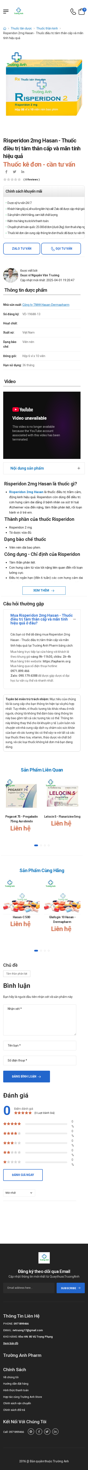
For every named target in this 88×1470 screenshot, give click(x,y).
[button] (36, 845)
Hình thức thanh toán (16, 1390)
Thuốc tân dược (21, 28)
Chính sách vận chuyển (17, 1403)
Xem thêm (41, 590)
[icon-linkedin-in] (22, 172)
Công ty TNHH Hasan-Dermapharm (45, 304)
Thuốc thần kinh (47, 28)
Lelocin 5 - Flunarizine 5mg (62, 816)
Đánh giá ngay (23, 1175)
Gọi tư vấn (63, 248)
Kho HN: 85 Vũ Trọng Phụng (35, 1336)
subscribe (68, 1288)
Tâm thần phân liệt (16, 973)
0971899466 (21, 1323)
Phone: (8, 1323)
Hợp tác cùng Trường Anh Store (22, 1396)
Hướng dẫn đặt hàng (15, 1383)
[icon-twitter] (14, 172)
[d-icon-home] (4, 28)
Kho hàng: (10, 1336)
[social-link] (31, 1431)
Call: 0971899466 (13, 1431)
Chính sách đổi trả (14, 1409)
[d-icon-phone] (73, 11)
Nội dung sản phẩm (27, 468)
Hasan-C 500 (21, 917)
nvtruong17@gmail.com (28, 1330)
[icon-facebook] (6, 172)
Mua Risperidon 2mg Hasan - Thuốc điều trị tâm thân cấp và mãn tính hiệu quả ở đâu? (41, 619)
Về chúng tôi (11, 1377)
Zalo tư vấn (21, 248)
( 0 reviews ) (31, 179)
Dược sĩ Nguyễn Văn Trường (39, 275)
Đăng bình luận (24, 1076)
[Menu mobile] (6, 11)
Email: (7, 1330)
